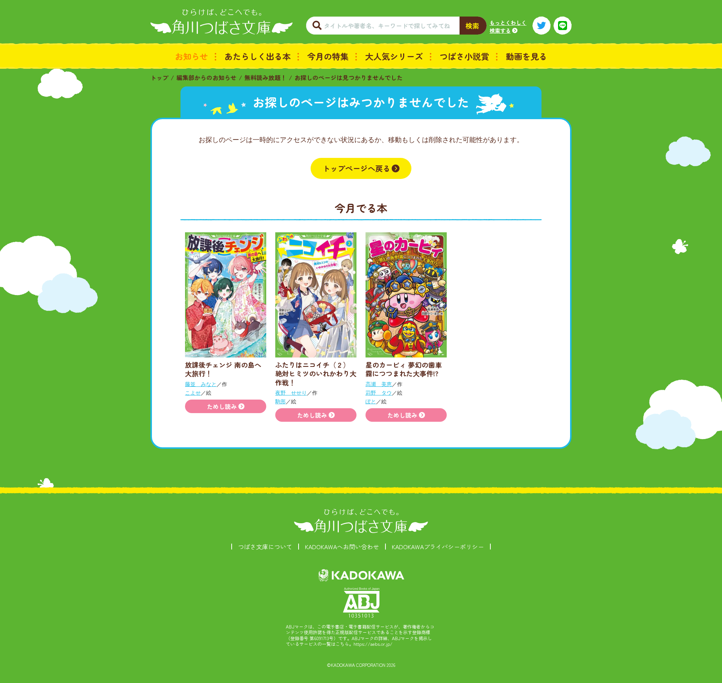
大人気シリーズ (394, 56)
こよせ (193, 392)
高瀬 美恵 (379, 384)
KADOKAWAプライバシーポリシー (438, 546)
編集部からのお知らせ (206, 77)
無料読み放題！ (265, 77)
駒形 (280, 401)
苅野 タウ (379, 392)
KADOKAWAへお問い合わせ (342, 546)
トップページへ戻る (356, 168)
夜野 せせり (291, 392)
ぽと (371, 401)
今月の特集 (328, 56)
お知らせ (191, 56)
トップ (159, 77)
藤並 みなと (201, 384)
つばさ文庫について (265, 546)
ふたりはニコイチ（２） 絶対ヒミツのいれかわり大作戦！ (315, 373)
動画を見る (526, 56)
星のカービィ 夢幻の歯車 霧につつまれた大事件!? (404, 369)
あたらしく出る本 (257, 56)
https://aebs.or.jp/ (373, 644)
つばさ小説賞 (464, 56)
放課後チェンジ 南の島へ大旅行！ (223, 369)
